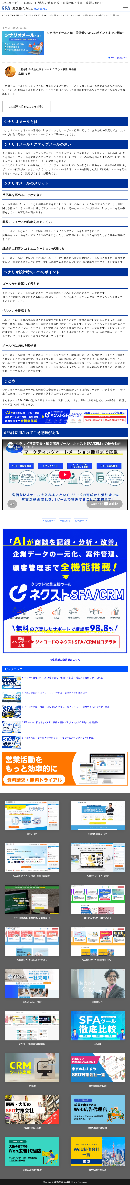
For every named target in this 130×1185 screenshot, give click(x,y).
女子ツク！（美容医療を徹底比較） (32, 1044)
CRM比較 (32, 1086)
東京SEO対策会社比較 (97, 1086)
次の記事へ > (81, 520)
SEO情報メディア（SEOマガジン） (98, 918)
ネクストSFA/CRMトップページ (16, 15)
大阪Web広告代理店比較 (32, 1170)
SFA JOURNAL (41, 15)
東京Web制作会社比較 (97, 1170)
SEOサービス (32, 834)
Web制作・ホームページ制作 (98, 876)
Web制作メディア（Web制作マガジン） (97, 960)
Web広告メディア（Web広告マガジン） (32, 960)
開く (41, 106)
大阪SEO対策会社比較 (32, 1128)
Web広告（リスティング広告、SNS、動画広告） (32, 876)
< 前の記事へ (49, 520)
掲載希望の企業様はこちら (65, 659)
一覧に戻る (65, 520)
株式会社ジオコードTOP (32, 1002)
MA (112, 58)
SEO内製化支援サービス (97, 834)
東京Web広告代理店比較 (97, 1128)
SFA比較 (97, 1044)
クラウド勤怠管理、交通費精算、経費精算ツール (32, 918)
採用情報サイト (98, 1002)
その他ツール (56, 15)
